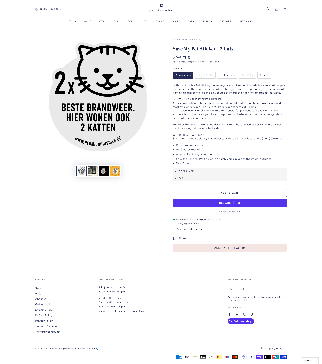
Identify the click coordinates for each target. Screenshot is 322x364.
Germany (247, 75)
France (264, 75)
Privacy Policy (44, 320)
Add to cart (230, 192)
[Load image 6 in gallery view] (93, 171)
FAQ (38, 293)
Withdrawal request (47, 331)
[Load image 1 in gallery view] (81, 171)
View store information (189, 229)
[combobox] (310, 360)
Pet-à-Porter (50, 348)
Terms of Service (46, 326)
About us (40, 298)
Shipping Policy (44, 309)
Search (39, 288)
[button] (267, 9)
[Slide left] (71, 171)
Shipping (191, 61)
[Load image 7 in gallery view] (104, 171)
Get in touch (43, 304)
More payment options (230, 211)
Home (175, 40)
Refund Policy (43, 315)
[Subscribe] (285, 289)
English (308, 360)
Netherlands (227, 75)
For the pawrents (190, 40)
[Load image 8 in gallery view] (115, 171)
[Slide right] (124, 171)
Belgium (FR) (205, 75)
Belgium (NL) (183, 75)
